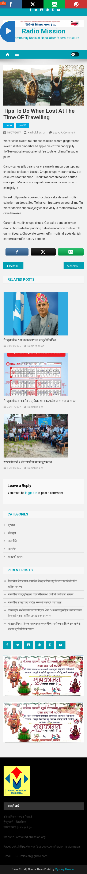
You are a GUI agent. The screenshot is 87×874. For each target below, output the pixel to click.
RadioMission (36, 132)
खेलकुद (12, 533)
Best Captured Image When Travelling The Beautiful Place (16, 266)
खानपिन (12, 548)
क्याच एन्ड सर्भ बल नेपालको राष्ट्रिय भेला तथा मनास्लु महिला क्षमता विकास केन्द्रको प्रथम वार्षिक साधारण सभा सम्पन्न (45, 613)
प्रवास (9, 125)
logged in (31, 493)
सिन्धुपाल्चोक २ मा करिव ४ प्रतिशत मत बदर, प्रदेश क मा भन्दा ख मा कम (40, 401)
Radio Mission (43, 31)
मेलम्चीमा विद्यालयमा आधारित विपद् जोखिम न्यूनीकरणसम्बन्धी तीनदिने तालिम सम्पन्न (42, 583)
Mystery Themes (65, 869)
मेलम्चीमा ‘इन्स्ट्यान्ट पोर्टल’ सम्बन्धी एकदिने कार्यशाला (34, 602)
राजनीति (22, 125)
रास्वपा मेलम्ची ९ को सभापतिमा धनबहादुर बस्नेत (28, 462)
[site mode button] (75, 54)
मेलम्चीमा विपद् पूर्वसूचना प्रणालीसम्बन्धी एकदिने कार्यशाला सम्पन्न (40, 594)
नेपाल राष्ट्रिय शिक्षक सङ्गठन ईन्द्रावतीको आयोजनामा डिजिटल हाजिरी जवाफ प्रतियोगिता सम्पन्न (44, 626)
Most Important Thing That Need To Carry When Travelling (75, 266)
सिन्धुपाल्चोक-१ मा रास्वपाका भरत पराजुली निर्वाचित (30, 340)
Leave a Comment (64, 132)
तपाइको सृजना (15, 556)
